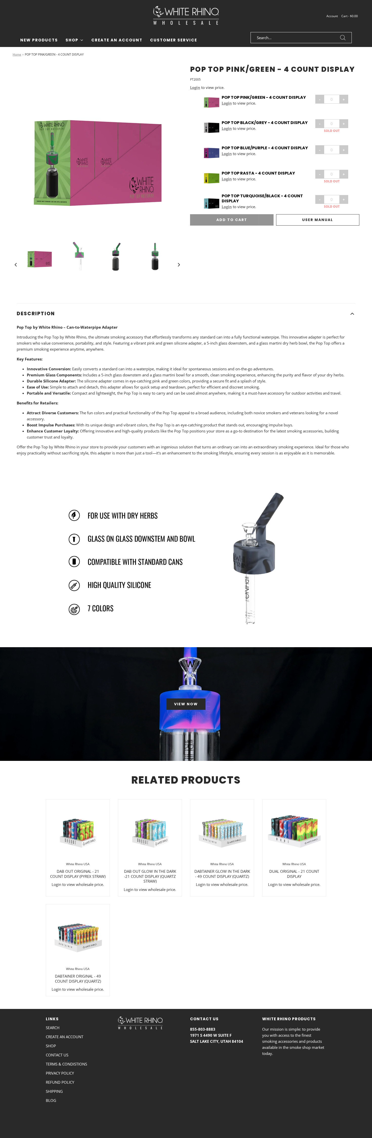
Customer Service (173, 40)
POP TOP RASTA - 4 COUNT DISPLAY (258, 173)
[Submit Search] (342, 37)
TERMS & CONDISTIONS (66, 1064)
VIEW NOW (186, 704)
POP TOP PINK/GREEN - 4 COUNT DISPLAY (264, 97)
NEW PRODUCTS (39, 40)
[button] (16, 264)
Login (195, 87)
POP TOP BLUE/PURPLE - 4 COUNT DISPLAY (265, 148)
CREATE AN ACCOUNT (64, 1036)
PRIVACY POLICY (60, 1073)
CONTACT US (57, 1054)
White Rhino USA (78, 864)
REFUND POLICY (60, 1082)
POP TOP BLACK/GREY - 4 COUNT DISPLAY (265, 123)
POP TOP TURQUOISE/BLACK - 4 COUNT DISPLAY (262, 199)
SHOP (51, 1045)
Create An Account (116, 40)
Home (17, 54)
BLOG (51, 1100)
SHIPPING (54, 1091)
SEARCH (52, 1027)
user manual (317, 220)
